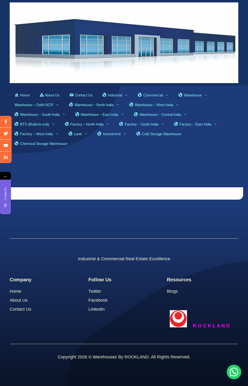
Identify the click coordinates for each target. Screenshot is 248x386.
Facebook (98, 300)
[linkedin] (6, 157)
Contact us (20, 309)
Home (15, 291)
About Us (19, 300)
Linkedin (96, 309)
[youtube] (6, 145)
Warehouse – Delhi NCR (34, 105)
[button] (234, 372)
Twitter (94, 291)
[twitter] (6, 134)
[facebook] (6, 122)
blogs (172, 291)
